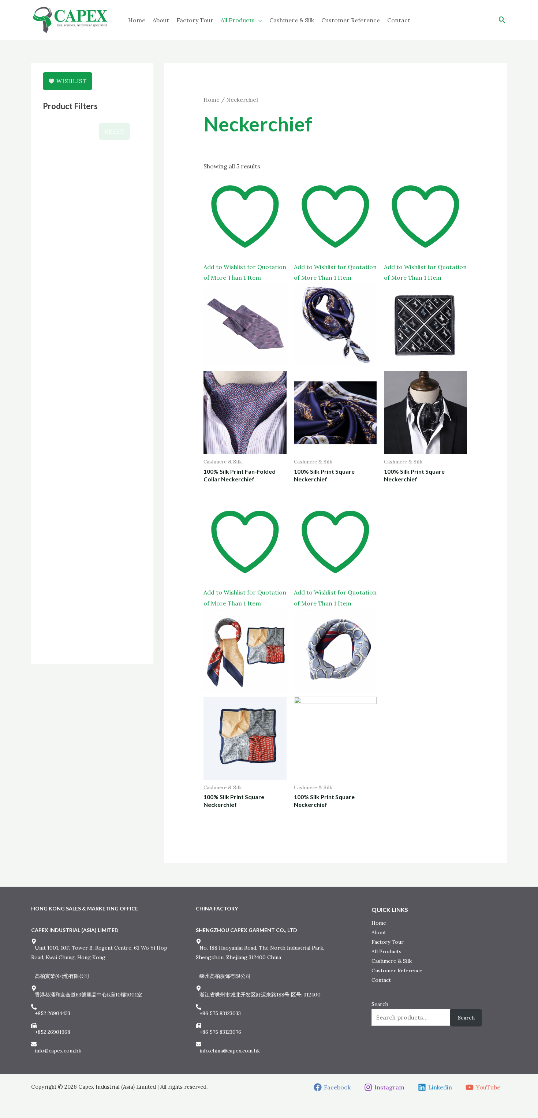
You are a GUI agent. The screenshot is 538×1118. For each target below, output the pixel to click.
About (161, 20)
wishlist (71, 81)
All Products (238, 20)
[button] (502, 20)
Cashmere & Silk (291, 20)
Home (136, 20)
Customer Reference (350, 20)
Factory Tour (194, 20)
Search (379, 1004)
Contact (398, 20)
